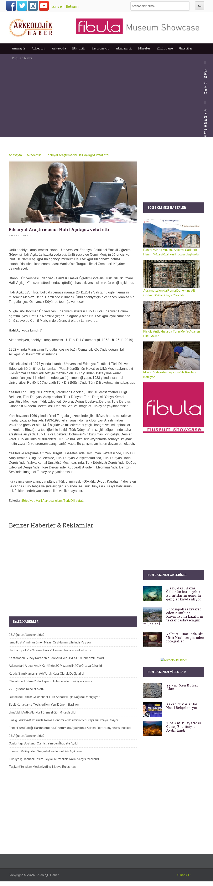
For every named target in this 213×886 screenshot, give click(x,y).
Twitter (22, 6)
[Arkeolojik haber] (31, 27)
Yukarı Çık (184, 875)
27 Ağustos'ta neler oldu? (27, 689)
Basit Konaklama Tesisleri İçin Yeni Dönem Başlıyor (44, 704)
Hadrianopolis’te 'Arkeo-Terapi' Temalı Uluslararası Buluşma (50, 650)
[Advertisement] (73, 569)
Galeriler (186, 48)
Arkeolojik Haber (47, 875)
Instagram (33, 6)
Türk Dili (69, 500)
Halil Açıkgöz (45, 500)
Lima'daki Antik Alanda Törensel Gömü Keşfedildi (42, 712)
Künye (56, 6)
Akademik (124, 48)
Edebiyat (28, 500)
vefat (79, 500)
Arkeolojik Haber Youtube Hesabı (44, 6)
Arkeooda (59, 48)
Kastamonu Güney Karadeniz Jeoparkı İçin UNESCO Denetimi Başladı (56, 658)
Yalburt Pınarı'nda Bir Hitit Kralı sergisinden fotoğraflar (185, 637)
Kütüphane (165, 48)
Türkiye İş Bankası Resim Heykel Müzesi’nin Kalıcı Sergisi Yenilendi (54, 759)
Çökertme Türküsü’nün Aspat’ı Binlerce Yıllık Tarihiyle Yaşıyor (51, 681)
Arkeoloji (39, 48)
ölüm (58, 500)
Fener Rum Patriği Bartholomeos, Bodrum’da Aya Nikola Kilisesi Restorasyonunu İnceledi (70, 728)
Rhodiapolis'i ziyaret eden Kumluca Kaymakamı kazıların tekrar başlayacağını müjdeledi (173, 616)
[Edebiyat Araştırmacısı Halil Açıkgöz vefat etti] (73, 192)
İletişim (72, 6)
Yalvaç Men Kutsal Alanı (182, 687)
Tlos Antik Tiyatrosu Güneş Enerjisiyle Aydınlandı (183, 726)
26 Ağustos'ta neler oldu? (26, 735)
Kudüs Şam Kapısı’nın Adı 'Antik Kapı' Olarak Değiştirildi (46, 673)
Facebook (11, 6)
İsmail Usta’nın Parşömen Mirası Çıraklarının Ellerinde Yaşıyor (50, 642)
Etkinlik (78, 48)
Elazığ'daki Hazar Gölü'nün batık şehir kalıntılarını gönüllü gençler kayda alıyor (183, 593)
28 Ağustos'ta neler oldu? (26, 634)
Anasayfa (18, 48)
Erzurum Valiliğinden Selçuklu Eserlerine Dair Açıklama (45, 751)
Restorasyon (101, 48)
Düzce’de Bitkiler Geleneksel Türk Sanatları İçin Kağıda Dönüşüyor (54, 697)
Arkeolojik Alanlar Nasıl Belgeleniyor (181, 706)
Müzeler (144, 48)
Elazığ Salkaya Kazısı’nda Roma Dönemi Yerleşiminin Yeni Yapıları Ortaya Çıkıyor (63, 720)
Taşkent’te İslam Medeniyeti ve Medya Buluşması (42, 766)
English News (22, 58)
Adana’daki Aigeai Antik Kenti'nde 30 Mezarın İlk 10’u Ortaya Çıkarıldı (56, 665)
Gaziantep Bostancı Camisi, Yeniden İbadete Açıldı (43, 743)
